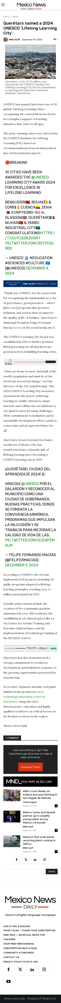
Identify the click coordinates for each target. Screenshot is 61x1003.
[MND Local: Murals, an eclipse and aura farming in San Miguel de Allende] (11, 795)
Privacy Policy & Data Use (20, 961)
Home (6, 16)
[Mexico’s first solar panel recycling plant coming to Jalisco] (11, 841)
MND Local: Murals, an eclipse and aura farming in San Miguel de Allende (40, 795)
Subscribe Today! (30, 767)
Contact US (11, 957)
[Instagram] (44, 860)
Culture (15, 16)
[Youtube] (8, 982)
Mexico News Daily (14, 998)
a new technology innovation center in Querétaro (24, 696)
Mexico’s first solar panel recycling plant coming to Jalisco (39, 840)
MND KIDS (9, 934)
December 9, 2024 (21, 565)
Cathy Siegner (30, 802)
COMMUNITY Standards (18, 952)
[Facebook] (16, 860)
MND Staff (14, 39)
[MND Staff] (6, 39)
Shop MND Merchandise (18, 943)
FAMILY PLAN (11, 930)
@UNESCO (40, 177)
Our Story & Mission (16, 926)
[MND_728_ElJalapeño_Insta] (30, 362)
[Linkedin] (35, 860)
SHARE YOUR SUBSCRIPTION (38, 930)
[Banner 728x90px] (30, 648)
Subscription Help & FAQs (20, 948)
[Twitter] (26, 860)
